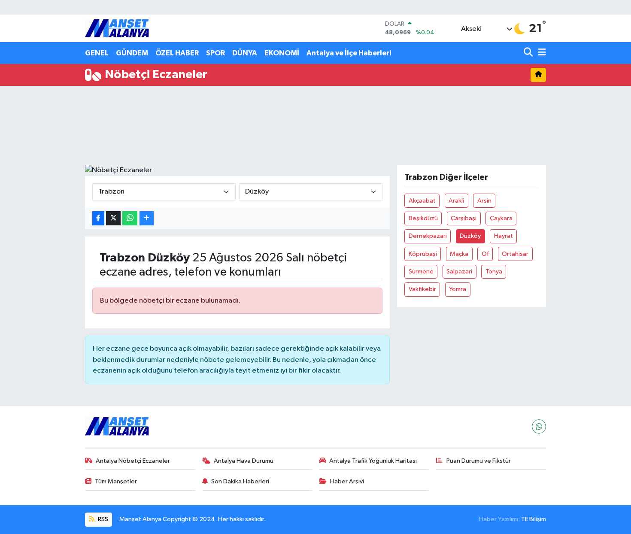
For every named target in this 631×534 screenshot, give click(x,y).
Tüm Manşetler (116, 481)
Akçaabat (422, 200)
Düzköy (470, 236)
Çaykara (501, 218)
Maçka (459, 254)
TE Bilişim (533, 519)
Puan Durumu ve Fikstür (478, 461)
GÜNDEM (132, 53)
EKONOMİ (281, 53)
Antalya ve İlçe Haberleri (348, 53)
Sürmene (421, 271)
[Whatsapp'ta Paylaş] (129, 218)
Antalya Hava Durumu (243, 461)
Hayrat (503, 236)
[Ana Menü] (540, 53)
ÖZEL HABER (177, 53)
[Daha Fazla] (147, 218)
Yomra (457, 289)
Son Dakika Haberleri (240, 481)
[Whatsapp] (539, 426)
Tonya (493, 271)
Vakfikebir (422, 289)
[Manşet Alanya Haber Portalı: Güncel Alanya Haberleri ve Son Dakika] (117, 28)
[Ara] (529, 53)
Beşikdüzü (423, 218)
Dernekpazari (428, 236)
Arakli (456, 200)
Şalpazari (459, 271)
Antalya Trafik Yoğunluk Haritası (373, 461)
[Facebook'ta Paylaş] (98, 218)
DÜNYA (244, 53)
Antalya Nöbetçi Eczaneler (133, 461)
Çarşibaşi (463, 218)
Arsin (484, 200)
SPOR (215, 53)
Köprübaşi (423, 254)
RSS (102, 519)
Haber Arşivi (347, 481)
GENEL (97, 53)
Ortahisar (515, 254)
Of (485, 254)
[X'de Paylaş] (113, 218)
